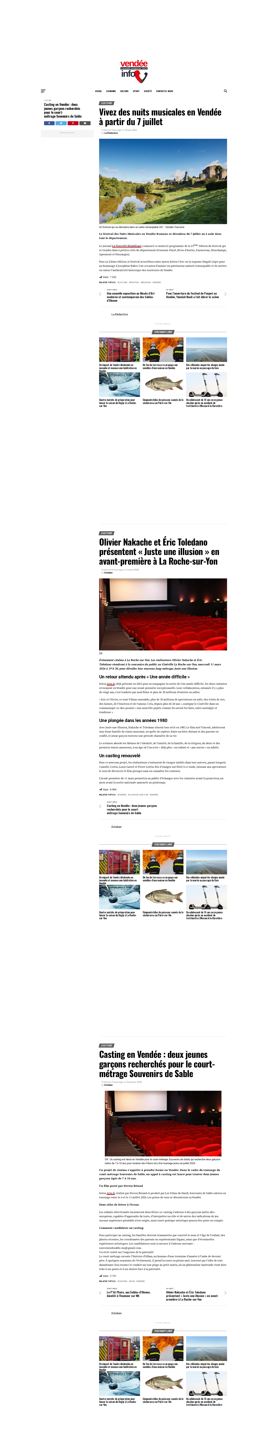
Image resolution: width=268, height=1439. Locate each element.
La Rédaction (111, 133)
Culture (124, 91)
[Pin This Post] (73, 123)
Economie (111, 91)
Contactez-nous (164, 91)
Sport (136, 91)
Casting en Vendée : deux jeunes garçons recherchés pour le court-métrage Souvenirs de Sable (63, 110)
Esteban (108, 572)
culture (123, 283)
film (132, 1281)
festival (134, 283)
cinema (122, 795)
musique (146, 283)
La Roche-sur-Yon (138, 795)
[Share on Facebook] (49, 123)
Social (98, 91)
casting (123, 1281)
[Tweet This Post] (61, 123)
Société (148, 91)
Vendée (157, 283)
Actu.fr (111, 684)
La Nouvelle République (126, 246)
